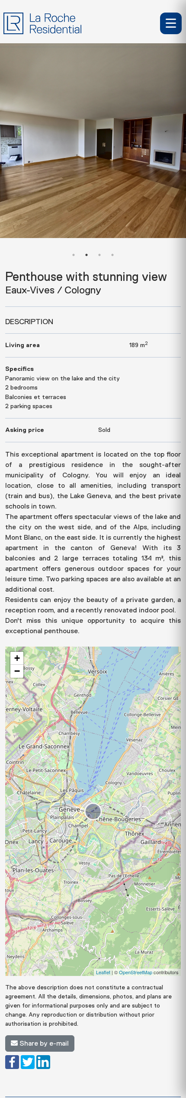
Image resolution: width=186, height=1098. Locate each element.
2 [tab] (86, 255)
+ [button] (17, 658)
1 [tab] (73, 255)
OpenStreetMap (135, 972)
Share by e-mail (43, 1043)
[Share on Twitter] (28, 1062)
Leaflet (103, 972)
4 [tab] (112, 255)
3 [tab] (99, 255)
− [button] (17, 671)
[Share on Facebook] (12, 1062)
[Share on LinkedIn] (43, 1062)
